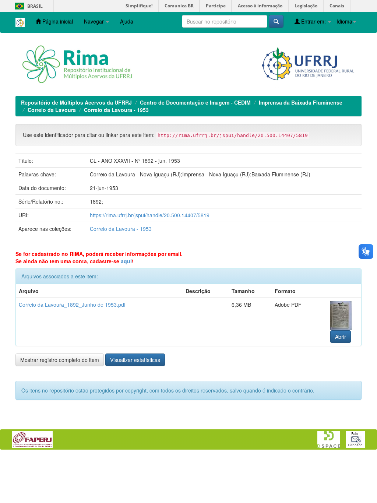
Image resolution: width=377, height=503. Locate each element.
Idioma (344, 21)
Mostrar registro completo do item (59, 359)
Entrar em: (313, 21)
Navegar (94, 21)
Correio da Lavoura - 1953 (116, 109)
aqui (126, 261)
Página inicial (57, 21)
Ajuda (126, 21)
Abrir (340, 336)
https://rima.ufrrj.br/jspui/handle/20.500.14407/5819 (149, 215)
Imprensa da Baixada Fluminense (300, 102)
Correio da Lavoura (52, 109)
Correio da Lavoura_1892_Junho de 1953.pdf (72, 304)
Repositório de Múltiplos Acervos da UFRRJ (76, 102)
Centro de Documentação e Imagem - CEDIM (195, 102)
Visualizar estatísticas (135, 359)
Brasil (27, 6)
